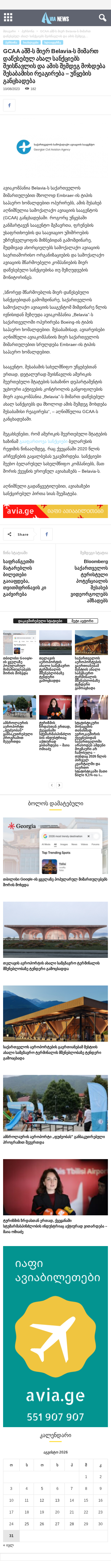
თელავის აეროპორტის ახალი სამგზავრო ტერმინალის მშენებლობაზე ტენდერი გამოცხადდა (54, 669)
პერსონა (28, 31)
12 (42, 1500)
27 (57, 1524)
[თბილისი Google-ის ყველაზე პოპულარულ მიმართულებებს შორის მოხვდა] (19, 642)
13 (57, 1500)
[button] (101, 18)
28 (72, 1524)
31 (11, 1536)
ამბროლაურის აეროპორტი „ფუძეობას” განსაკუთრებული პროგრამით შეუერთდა (18, 732)
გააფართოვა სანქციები (43, 441)
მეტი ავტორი (82, 621)
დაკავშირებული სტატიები (40, 621)
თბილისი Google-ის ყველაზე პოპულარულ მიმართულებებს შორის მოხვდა (18, 665)
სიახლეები (31, 42)
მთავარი (9, 31)
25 (27, 1524)
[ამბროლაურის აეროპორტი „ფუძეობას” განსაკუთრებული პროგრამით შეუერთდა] (19, 707)
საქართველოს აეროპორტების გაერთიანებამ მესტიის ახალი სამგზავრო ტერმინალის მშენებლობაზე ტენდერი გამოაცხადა (88, 673)
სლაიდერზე (52, 42)
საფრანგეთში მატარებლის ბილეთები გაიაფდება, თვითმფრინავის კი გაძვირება (24, 578)
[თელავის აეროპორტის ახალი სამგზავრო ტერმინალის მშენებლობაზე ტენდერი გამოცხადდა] (55, 642)
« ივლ (8, 1545)
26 (42, 1524)
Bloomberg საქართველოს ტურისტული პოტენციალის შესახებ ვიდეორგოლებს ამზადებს (89, 581)
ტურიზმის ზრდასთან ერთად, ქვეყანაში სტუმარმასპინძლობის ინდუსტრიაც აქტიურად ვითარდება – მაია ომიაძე (55, 736)
